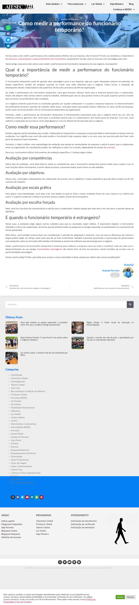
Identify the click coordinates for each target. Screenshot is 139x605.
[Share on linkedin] (8, 46)
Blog (131, 4)
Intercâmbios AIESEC (21, 427)
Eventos (14, 443)
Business (15, 476)
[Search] (130, 304)
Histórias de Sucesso (11, 537)
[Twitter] (22, 497)
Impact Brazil (17, 434)
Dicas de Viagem (18, 463)
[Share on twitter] (8, 40)
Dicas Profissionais (20, 460)
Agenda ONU (17, 479)
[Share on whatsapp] (8, 27)
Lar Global (96, 4)
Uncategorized (18, 382)
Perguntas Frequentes (12, 524)
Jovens (14, 421)
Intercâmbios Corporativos (23, 424)
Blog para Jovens (9, 531)
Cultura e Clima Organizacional (25, 473)
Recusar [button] (130, 597)
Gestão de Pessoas (69, 19)
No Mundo (16, 401)
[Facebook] (18, 497)
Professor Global (19, 395)
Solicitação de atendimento (84, 521)
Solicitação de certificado (83, 524)
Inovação (15, 430)
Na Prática (16, 404)
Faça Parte (16, 440)
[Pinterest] (41, 497)
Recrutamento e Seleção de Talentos (28, 391)
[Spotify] (37, 497)
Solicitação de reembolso (83, 527)
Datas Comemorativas (21, 466)
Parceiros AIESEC (19, 398)
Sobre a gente (8, 521)
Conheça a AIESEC (122, 9)
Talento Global (18, 385)
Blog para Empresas (10, 534)
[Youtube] (27, 497)
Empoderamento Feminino (23, 453)
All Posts (115, 275)
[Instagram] (13, 497)
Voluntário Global (19, 378)
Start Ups (15, 388)
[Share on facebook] (8, 34)
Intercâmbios (53, 4)
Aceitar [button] (120, 597)
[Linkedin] (32, 497)
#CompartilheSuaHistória (23, 483)
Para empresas (75, 4)
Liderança (15, 411)
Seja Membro (117, 4)
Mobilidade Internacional (23, 408)
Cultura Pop (16, 470)
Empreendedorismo (20, 450)
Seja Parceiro (7, 527)
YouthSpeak (16, 375)
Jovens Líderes (18, 417)
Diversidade (16, 457)
